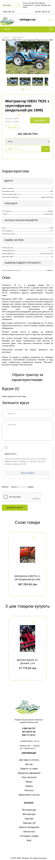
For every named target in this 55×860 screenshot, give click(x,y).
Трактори (29, 818)
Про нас (29, 764)
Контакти (29, 790)
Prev (9, 564)
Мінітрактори (29, 814)
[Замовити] (50, 29)
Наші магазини (29, 777)
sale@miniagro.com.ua (29, 741)
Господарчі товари (29, 836)
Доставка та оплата (29, 760)
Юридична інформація (29, 773)
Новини (29, 786)
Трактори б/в (29, 823)
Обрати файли (27, 473)
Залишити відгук (14, 508)
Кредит (29, 781)
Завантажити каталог (29, 795)
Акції (29, 840)
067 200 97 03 (28, 732)
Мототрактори (29, 810)
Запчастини (29, 831)
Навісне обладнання (29, 827)
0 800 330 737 (9, 12)
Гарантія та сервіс (29, 768)
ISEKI (16, 118)
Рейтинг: (5, 487)
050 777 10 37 (28, 735)
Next (46, 564)
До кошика (40, 120)
